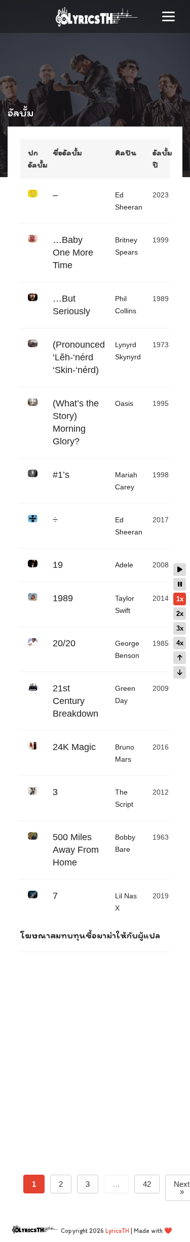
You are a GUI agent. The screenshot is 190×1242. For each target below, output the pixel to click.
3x (179, 628)
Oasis (124, 403)
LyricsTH (117, 1230)
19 (58, 565)
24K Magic (74, 747)
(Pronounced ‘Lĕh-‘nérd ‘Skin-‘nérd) (79, 357)
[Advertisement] (95, 1049)
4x (179, 643)
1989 (63, 598)
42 (147, 1184)
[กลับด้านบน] (179, 657)
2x (179, 613)
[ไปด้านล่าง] (179, 672)
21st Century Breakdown (75, 701)
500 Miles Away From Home (76, 849)
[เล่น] (179, 569)
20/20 (64, 643)
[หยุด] (179, 584)
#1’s (61, 475)
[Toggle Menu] (168, 16)
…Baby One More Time (73, 252)
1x (179, 599)
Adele (124, 565)
